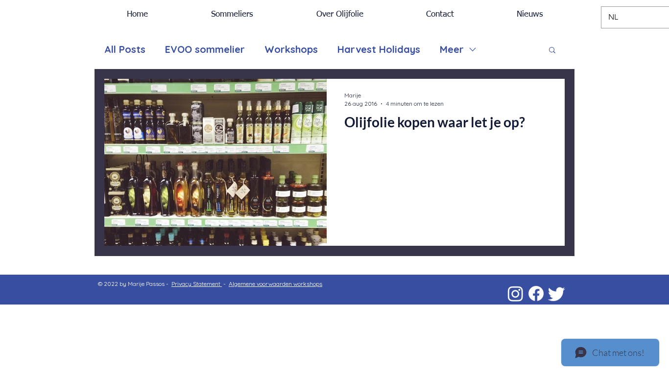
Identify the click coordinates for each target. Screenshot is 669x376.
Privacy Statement (196, 283)
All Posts (124, 49)
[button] (552, 51)
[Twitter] (557, 293)
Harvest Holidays (378, 49)
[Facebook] (536, 293)
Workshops (291, 49)
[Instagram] (515, 293)
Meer (452, 49)
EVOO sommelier (205, 49)
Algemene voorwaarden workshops (275, 283)
